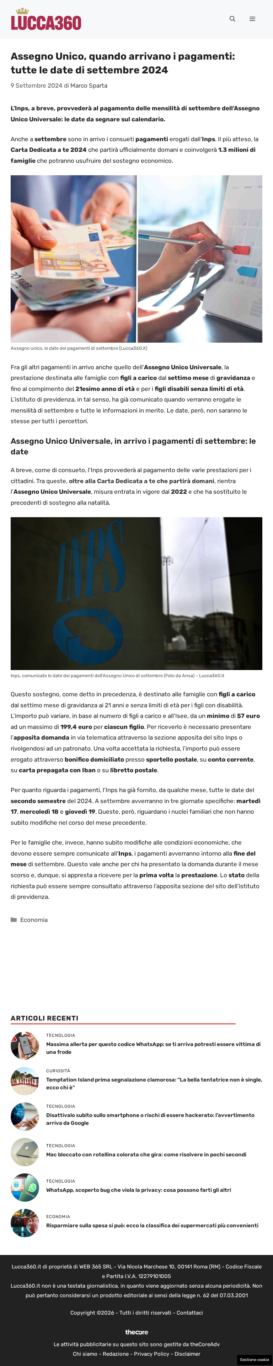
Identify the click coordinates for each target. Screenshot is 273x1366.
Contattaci (190, 1313)
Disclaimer (187, 1354)
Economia (34, 919)
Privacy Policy (151, 1354)
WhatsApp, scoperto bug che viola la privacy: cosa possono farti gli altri (138, 1190)
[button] (232, 19)
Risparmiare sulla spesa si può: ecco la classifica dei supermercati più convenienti (152, 1225)
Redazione (116, 1354)
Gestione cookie (254, 1359)
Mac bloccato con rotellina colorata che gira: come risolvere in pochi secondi (146, 1154)
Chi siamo (85, 1354)
